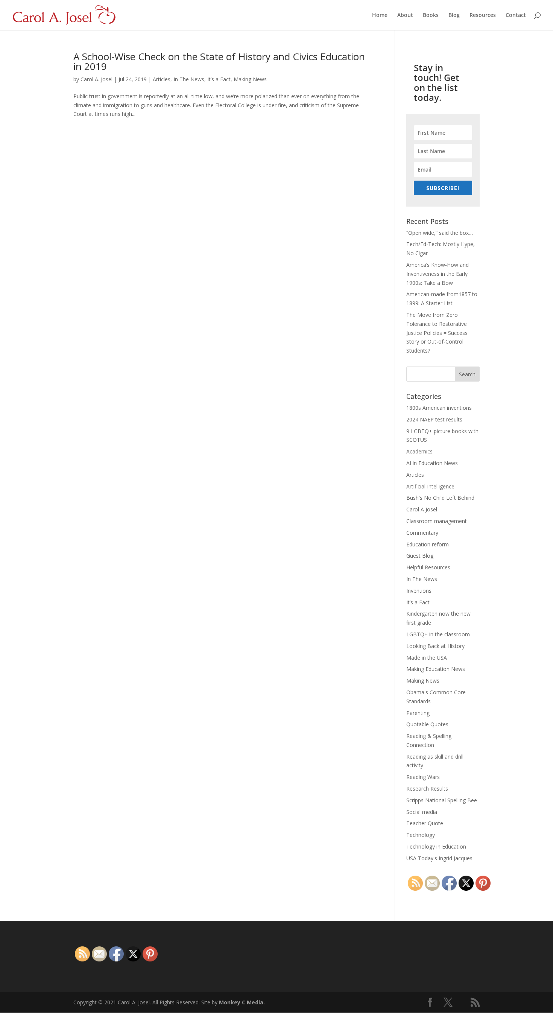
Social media (421, 811)
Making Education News (435, 668)
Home (379, 15)
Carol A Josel (421, 509)
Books (431, 15)
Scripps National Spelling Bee (441, 800)
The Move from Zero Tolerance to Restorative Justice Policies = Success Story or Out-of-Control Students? (437, 332)
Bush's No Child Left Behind (440, 497)
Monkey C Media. (242, 1002)
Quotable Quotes (427, 724)
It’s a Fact (219, 79)
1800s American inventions (439, 407)
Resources (482, 15)
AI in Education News (432, 463)
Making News (250, 79)
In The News (188, 79)
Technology (420, 834)
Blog (454, 15)
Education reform (427, 544)
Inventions (418, 590)
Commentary (422, 532)
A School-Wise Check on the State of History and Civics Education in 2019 (219, 61)
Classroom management (436, 521)
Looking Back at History (435, 645)
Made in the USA (426, 657)
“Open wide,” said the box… (439, 232)
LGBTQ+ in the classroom (438, 634)
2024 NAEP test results (434, 419)
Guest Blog (419, 555)
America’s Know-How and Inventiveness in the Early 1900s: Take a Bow (437, 273)
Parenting (418, 712)
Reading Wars (423, 776)
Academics (419, 451)
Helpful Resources (428, 567)
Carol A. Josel (96, 79)
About (405, 15)
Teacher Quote (424, 823)
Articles (161, 79)
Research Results (427, 788)
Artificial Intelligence (430, 486)
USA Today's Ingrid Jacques (439, 858)
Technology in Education (436, 846)
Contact (516, 15)
